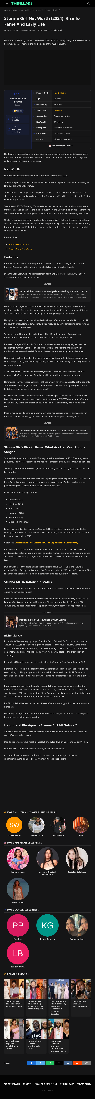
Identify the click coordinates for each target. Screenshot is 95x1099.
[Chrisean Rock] (36, 827)
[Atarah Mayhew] (77, 927)
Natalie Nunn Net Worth (20, 249)
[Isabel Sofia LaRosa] (77, 861)
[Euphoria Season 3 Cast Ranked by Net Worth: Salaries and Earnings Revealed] (58, 998)
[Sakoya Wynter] (14, 827)
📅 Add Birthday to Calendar (61, 145)
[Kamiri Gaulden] (47, 927)
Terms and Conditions (46, 1084)
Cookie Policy (67, 1084)
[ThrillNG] (21, 3)
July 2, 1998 (60, 93)
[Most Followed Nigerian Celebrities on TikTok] (14, 1036)
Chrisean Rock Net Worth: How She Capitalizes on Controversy (46, 542)
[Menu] (7, 3)
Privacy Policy (84, 1084)
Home (6, 10)
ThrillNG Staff (57, 30)
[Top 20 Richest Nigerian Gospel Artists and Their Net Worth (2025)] (36, 998)
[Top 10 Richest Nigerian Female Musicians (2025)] (14, 998)
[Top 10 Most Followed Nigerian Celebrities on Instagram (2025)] (58, 1036)
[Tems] (81, 827)
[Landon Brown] (18, 955)
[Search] (88, 3)
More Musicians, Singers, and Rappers (32, 812)
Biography (14, 10)
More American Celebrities (24, 842)
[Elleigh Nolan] (18, 891)
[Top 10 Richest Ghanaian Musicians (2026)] (81, 998)
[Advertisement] (47, 67)
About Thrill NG (12, 1084)
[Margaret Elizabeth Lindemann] (47, 861)
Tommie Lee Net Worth (20, 244)
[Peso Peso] (18, 927)
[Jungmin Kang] (18, 861)
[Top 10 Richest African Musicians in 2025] (36, 1036)
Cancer (58, 110)
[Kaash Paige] (58, 827)
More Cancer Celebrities (23, 909)
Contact (27, 1084)
